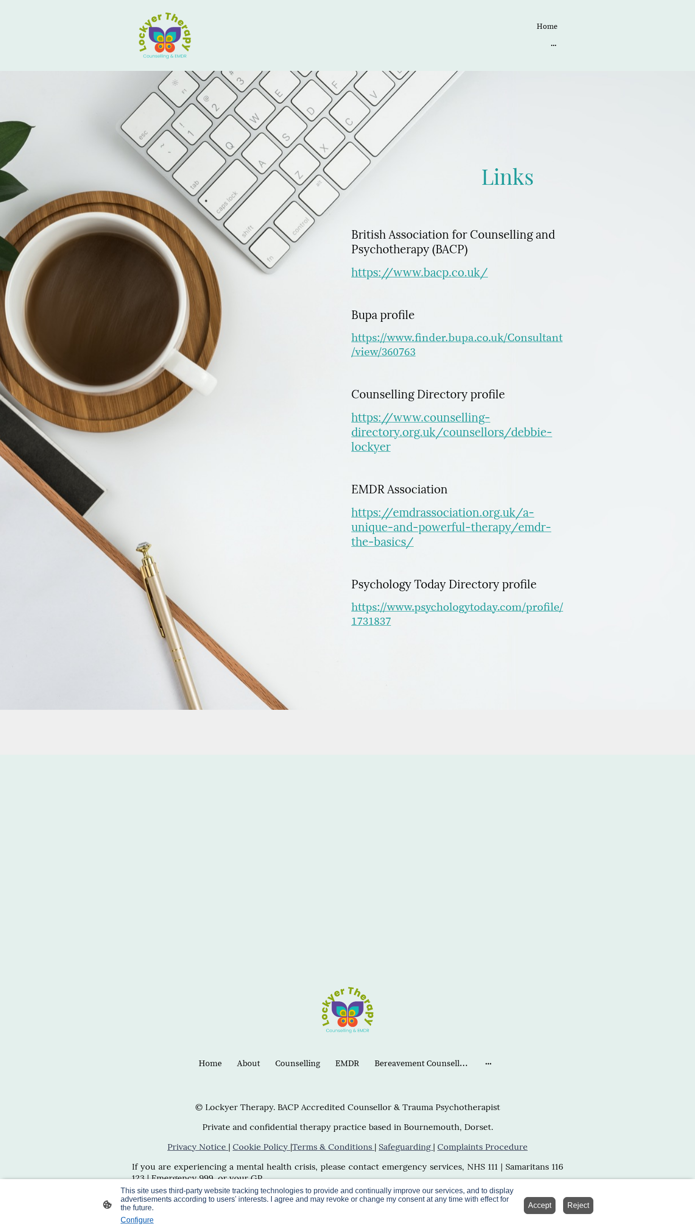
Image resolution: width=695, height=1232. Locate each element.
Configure (137, 1220)
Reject (578, 1205)
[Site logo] (165, 35)
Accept (539, 1205)
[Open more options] (553, 45)
